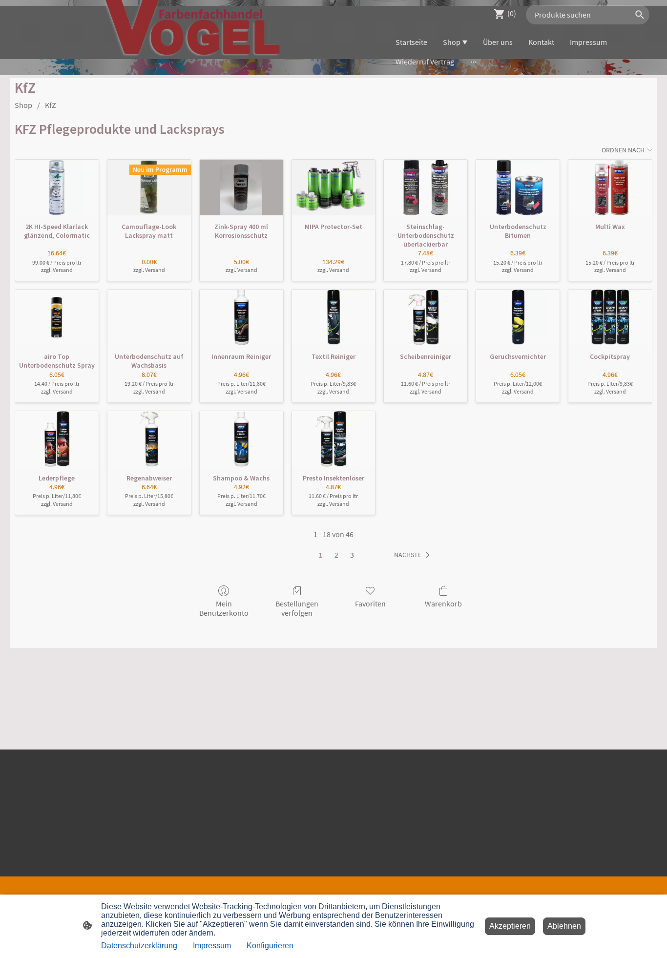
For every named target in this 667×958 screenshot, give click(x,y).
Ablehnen (564, 926)
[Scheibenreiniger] (425, 317)
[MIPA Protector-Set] (333, 187)
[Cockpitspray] (610, 317)
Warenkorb (443, 603)
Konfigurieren (270, 945)
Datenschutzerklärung (139, 945)
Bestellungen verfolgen (296, 608)
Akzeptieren (510, 926)
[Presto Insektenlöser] (333, 439)
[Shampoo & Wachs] (241, 439)
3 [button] (352, 555)
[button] (414, 555)
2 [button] (336, 555)
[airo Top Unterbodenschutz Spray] (57, 317)
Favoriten (370, 603)
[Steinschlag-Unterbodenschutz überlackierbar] (425, 187)
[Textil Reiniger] (333, 317)
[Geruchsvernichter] (518, 317)
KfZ (50, 105)
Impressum (212, 945)
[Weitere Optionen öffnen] (473, 61)
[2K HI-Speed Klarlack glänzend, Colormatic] (57, 187)
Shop (23, 105)
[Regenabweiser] (149, 439)
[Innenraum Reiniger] (241, 317)
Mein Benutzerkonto (224, 608)
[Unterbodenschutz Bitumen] (518, 187)
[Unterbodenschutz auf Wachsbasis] (149, 317)
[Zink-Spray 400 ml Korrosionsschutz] (241, 187)
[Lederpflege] (57, 439)
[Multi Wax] (610, 187)
